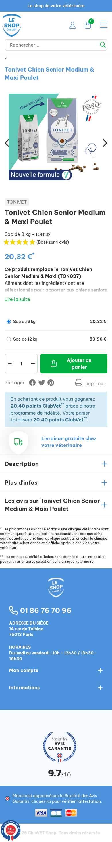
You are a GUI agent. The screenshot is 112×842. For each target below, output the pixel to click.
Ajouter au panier (79, 363)
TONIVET (17, 202)
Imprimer (94, 383)
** (62, 404)
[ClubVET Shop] (56, 594)
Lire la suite (17, 299)
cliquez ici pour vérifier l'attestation (66, 801)
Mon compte (23, 670)
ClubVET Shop (42, 832)
